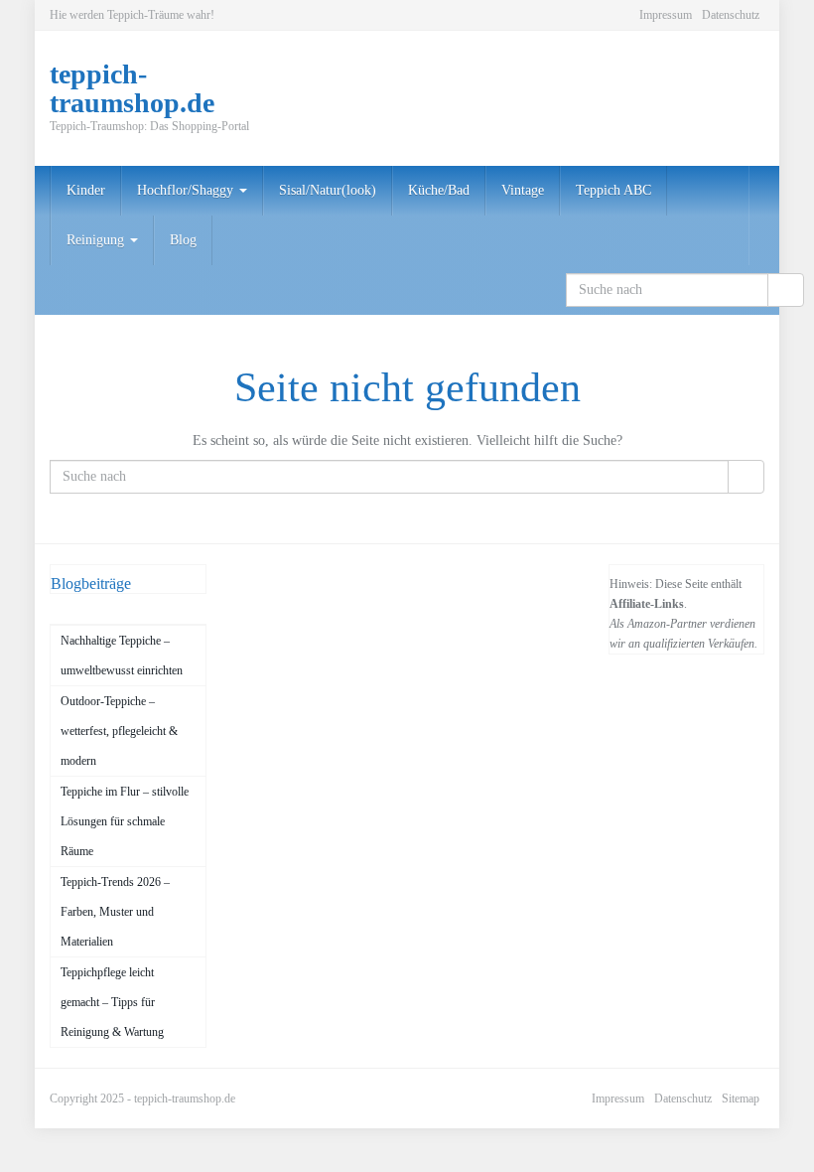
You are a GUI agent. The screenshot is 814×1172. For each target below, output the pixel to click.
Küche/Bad (439, 190)
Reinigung (97, 239)
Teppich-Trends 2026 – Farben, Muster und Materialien (115, 912)
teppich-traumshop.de (184, 1098)
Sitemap (740, 1098)
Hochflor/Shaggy (187, 190)
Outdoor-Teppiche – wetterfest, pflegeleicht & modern (119, 731)
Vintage (522, 190)
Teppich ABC (613, 190)
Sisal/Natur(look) (327, 190)
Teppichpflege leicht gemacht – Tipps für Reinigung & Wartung (112, 1002)
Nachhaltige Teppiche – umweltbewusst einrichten (122, 655)
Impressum (665, 15)
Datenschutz (730, 15)
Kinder (86, 190)
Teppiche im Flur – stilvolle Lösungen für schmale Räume (125, 821)
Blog (183, 239)
